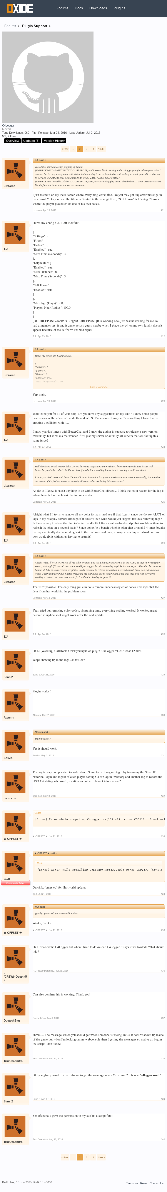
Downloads (98, 8)
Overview (12, 140)
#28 (163, 634)
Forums (62, 8)
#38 (163, 1058)
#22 (163, 336)
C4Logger (8, 125)
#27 (163, 598)
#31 (163, 755)
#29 (163, 674)
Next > (101, 149)
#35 (163, 930)
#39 (163, 1099)
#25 (163, 501)
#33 (163, 836)
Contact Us (157, 1183)
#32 (163, 796)
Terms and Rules (136, 1183)
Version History (54, 140)
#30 (163, 715)
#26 (163, 543)
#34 (163, 894)
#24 (163, 446)
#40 (163, 1139)
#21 (163, 210)
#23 (163, 401)
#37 (163, 1018)
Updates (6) (31, 140)
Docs (79, 8)
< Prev (65, 149)
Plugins (119, 8)
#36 (163, 970)
